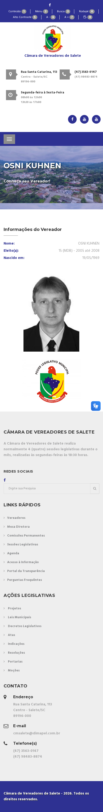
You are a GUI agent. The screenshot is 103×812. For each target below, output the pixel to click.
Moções (14, 670)
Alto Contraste (24, 17)
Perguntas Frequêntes (24, 580)
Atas (11, 635)
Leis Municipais (19, 617)
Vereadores (16, 517)
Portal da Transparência (26, 571)
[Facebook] (50, 5)
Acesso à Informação (23, 562)
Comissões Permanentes (26, 535)
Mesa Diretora (18, 526)
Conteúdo (16, 11)
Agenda (13, 553)
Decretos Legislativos (24, 626)
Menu (40, 11)
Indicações (16, 643)
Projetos (14, 608)
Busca (63, 11)
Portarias (15, 661)
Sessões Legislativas (22, 544)
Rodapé (86, 11)
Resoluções (16, 652)
